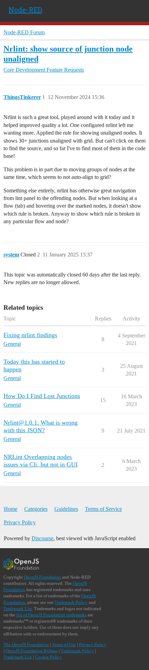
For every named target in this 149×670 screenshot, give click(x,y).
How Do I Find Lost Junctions (41, 395)
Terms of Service (103, 509)
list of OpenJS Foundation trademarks (51, 614)
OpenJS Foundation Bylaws (32, 650)
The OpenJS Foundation (26, 644)
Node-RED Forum (24, 32)
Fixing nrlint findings (30, 335)
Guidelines (66, 509)
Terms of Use (64, 644)
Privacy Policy (20, 522)
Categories (35, 509)
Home (10, 509)
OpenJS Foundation (42, 577)
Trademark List (17, 608)
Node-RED (25, 9)
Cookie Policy (48, 657)
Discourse (42, 538)
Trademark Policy (71, 602)
